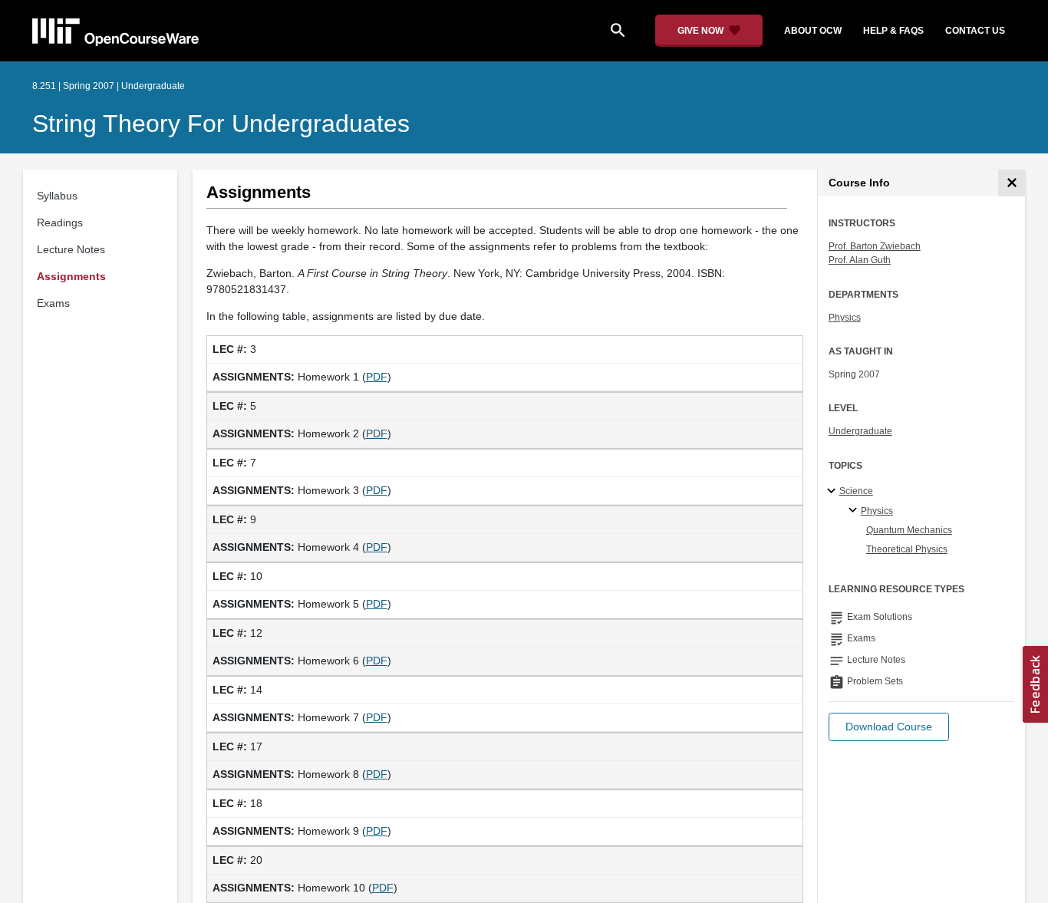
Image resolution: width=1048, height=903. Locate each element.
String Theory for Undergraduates (221, 123)
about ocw (813, 30)
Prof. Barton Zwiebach (875, 246)
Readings (60, 222)
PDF (376, 377)
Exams (53, 303)
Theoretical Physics (906, 549)
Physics (845, 317)
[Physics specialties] (855, 511)
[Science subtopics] (833, 492)
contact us (975, 30)
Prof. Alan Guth (860, 260)
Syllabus (57, 195)
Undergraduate (860, 431)
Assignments (71, 276)
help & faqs (893, 30)
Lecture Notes (71, 249)
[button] (889, 727)
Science (856, 491)
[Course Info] (1011, 183)
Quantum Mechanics (909, 530)
